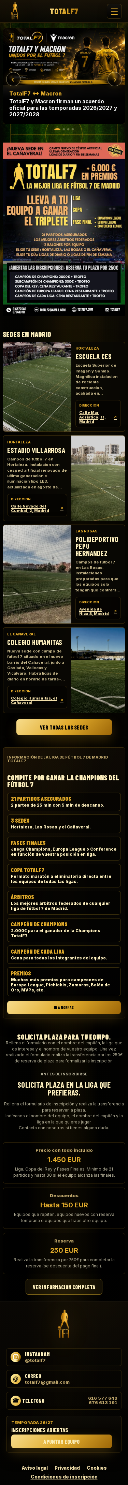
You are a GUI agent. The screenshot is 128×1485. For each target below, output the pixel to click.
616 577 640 (102, 1398)
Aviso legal (35, 1468)
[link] (64, 76)
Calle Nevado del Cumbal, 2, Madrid (37, 508)
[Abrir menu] (114, 11)
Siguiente (115, 79)
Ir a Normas (64, 1007)
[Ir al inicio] (14, 11)
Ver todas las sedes (64, 727)
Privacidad (67, 1468)
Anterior (13, 79)
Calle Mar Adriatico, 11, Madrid (98, 417)
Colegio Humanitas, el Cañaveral (37, 700)
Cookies (97, 1468)
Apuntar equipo (61, 1441)
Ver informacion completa (64, 1286)
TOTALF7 (64, 11)
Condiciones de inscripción (64, 1477)
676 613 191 (103, 1403)
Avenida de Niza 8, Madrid (98, 611)
